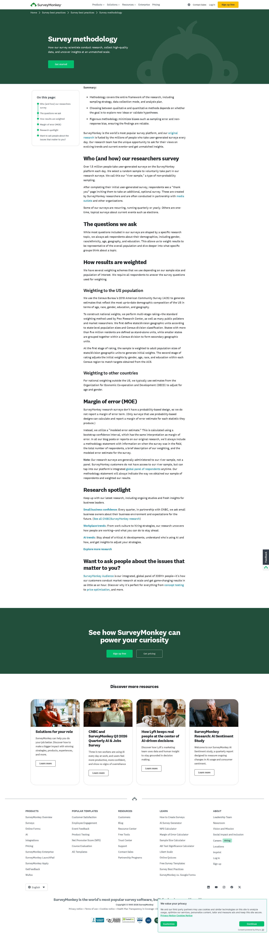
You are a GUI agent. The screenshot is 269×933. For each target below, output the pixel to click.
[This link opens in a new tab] (208, 887)
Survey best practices (54, 12)
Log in (212, 4)
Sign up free (228, 4)
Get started (61, 64)
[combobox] (37, 887)
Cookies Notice (184, 915)
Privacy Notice (168, 915)
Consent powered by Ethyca (249, 930)
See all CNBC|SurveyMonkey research (117, 518)
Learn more (46, 763)
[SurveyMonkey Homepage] (46, 5)
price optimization (98, 589)
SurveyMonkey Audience (98, 576)
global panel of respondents (143, 469)
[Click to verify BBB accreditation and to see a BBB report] (97, 921)
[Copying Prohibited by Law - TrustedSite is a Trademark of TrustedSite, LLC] (128, 921)
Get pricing (149, 653)
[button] (265, 560)
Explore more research (97, 549)
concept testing (174, 585)
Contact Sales (199, 4)
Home (34, 12)
